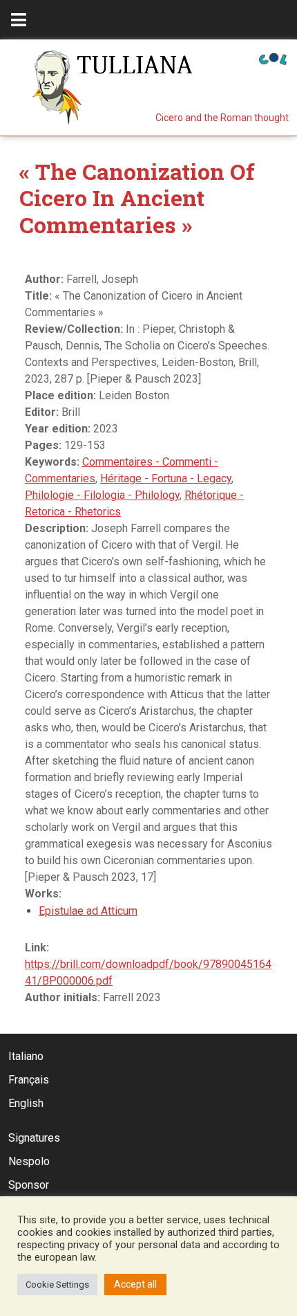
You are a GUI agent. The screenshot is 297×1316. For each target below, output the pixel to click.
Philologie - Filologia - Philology (102, 495)
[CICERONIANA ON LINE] (273, 57)
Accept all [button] (135, 1284)
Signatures (34, 1137)
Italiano (26, 1056)
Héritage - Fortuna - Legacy (165, 478)
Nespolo (29, 1161)
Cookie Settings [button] (57, 1284)
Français (28, 1079)
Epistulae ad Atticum (88, 910)
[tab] (18, 19)
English (26, 1103)
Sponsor (28, 1184)
